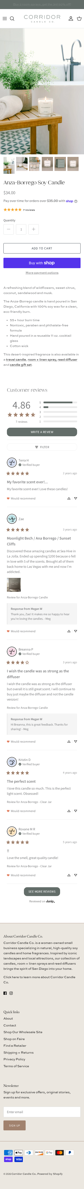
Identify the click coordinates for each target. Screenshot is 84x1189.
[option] (42, 91)
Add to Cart (42, 248)
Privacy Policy (14, 1059)
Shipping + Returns (18, 1052)
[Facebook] (5, 993)
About (8, 1018)
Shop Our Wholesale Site (22, 1032)
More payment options (42, 272)
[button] (58, 402)
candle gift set (21, 364)
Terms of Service (16, 1066)
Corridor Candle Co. (23, 1174)
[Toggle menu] (4, 18)
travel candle (16, 359)
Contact (9, 1025)
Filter (44, 447)
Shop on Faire (14, 1039)
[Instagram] (11, 993)
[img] (29, 464)
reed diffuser (67, 359)
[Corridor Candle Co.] (42, 18)
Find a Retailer (14, 1045)
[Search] (14, 18)
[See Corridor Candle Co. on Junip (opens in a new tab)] (50, 901)
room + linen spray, (42, 359)
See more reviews (42, 891)
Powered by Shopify (50, 1174)
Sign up (14, 1125)
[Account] (70, 18)
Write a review (42, 432)
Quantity (9, 220)
